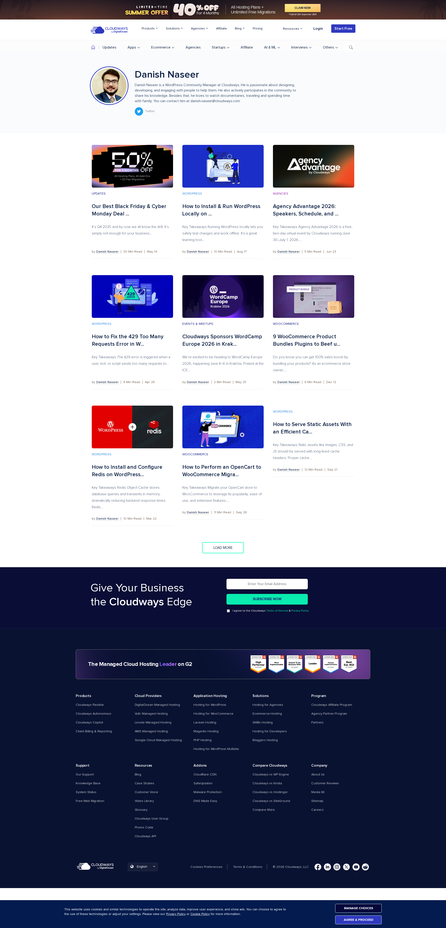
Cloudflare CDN (204, 774)
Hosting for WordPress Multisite (216, 749)
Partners (317, 722)
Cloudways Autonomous (93, 713)
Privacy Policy (300, 610)
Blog (239, 28)
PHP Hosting (202, 740)
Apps (132, 47)
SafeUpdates (202, 783)
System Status (86, 792)
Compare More (264, 809)
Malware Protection (207, 792)
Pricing (257, 28)
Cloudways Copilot (89, 722)
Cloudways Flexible (90, 705)
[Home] (93, 48)
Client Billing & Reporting (94, 731)
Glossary (141, 809)
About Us (318, 774)
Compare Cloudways (270, 765)
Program (318, 696)
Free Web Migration (90, 801)
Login (318, 28)
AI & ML (270, 47)
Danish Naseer (107, 251)
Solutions (173, 28)
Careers (317, 809)
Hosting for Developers (270, 731)
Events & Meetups (197, 324)
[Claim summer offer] (223, 10)
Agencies (198, 28)
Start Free (343, 28)
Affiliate (221, 28)
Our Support (85, 774)
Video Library (144, 801)
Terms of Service (277, 610)
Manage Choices (358, 908)
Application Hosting (210, 696)
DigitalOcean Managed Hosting (157, 705)
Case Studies (144, 783)
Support (82, 765)
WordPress (192, 193)
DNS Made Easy (205, 801)
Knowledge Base (88, 783)
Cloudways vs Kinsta (267, 783)
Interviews (299, 47)
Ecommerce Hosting (267, 713)
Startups (219, 47)
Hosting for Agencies (268, 705)
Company (319, 765)
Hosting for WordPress (209, 705)
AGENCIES (280, 193)
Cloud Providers (148, 696)
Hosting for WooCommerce (213, 713)
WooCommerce (286, 324)
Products (149, 28)
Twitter (150, 111)
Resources (291, 28)
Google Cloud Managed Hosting (158, 740)
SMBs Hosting (263, 722)
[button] (208, 867)
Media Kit (318, 792)
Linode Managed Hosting (153, 722)
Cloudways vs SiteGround (271, 801)
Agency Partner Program (329, 713)
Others (328, 47)
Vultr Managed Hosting (151, 713)
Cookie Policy (200, 914)
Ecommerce (161, 47)
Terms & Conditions (247, 867)
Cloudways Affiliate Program (331, 705)
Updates (109, 47)
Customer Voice (146, 792)
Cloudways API (145, 836)
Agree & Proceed (358, 920)
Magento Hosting (206, 731)
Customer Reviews (325, 783)
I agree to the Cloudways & (270, 610)
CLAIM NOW (303, 8)
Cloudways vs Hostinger (270, 792)
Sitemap (317, 801)
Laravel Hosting (204, 722)
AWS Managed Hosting (151, 731)
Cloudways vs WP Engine (271, 774)
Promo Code (144, 827)
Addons (200, 765)
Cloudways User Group (151, 818)
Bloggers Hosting (265, 740)
